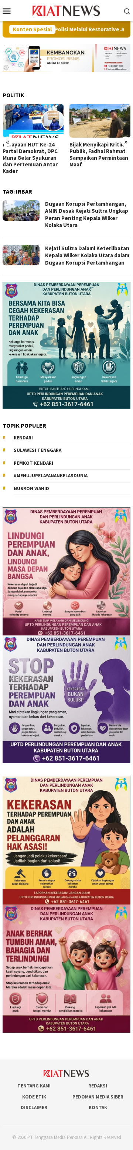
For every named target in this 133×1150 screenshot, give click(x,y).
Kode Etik (34, 1097)
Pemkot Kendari (33, 463)
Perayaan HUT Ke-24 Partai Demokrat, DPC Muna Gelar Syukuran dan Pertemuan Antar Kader (30, 157)
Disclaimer (34, 1107)
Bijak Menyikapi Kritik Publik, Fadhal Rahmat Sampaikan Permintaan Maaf (98, 154)
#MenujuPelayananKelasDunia (51, 476)
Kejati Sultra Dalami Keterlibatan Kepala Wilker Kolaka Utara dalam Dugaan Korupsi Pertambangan (87, 255)
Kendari (23, 438)
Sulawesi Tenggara (37, 450)
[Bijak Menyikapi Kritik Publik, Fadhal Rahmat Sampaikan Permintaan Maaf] (100, 121)
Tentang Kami (34, 1086)
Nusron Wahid (31, 488)
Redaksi (97, 1086)
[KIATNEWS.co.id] (67, 10)
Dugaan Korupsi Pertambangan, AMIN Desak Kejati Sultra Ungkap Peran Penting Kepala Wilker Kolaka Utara (86, 214)
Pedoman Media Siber (97, 1097)
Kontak (98, 1107)
